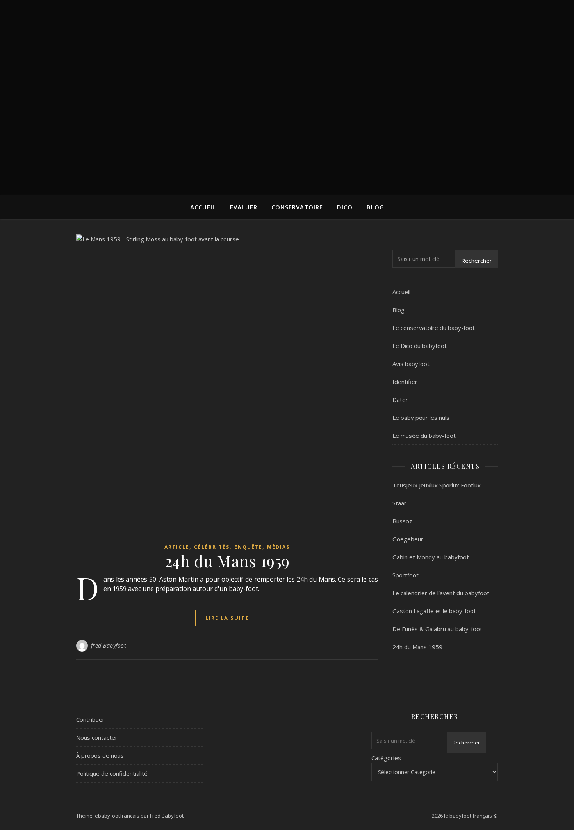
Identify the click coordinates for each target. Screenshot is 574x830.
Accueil (203, 207)
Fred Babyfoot (167, 815)
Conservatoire (297, 207)
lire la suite (227, 617)
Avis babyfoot (411, 364)
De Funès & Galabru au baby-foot (437, 629)
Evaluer (243, 207)
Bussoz (402, 521)
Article (176, 547)
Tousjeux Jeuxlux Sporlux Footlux (436, 485)
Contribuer (90, 719)
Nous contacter (97, 737)
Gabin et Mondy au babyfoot (430, 557)
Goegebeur (407, 539)
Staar (399, 503)
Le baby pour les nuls (420, 417)
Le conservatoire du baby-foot (433, 328)
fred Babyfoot (109, 645)
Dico (345, 207)
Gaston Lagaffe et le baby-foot (434, 611)
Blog (375, 207)
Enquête (248, 547)
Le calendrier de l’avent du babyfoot (440, 593)
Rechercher (476, 260)
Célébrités (212, 547)
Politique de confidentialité (112, 773)
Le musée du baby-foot (424, 435)
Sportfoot (405, 575)
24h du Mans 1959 (227, 560)
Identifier (404, 382)
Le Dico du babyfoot (419, 346)
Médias (278, 547)
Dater (400, 399)
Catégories (386, 758)
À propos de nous (100, 755)
